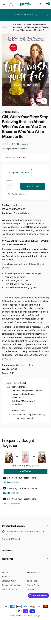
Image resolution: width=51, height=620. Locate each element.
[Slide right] (47, 15)
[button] (4, 4)
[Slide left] (3, 15)
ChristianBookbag (21, 616)
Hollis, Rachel (10, 112)
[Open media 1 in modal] (25, 70)
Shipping (5, 149)
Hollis (24, 394)
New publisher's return (18, 172)
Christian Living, (24, 414)
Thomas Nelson (19, 410)
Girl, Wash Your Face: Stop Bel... (22, 477)
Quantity (9, 180)
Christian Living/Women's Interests (28, 390)
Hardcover (16, 394)
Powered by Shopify (34, 616)
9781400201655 (19, 387)
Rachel (31, 394)
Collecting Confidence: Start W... (23, 488)
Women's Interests (25, 418)
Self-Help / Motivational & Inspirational (23, 402)
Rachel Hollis (18, 397)
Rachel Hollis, (38, 414)
